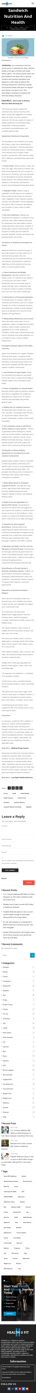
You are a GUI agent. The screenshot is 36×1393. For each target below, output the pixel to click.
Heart (16, 1222)
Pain (4, 1065)
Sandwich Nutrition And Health (12, 807)
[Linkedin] (16, 1388)
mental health (8, 1243)
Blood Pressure (27, 1181)
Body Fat (6, 1186)
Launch (6, 1238)
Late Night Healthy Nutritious (22, 777)
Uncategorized (8, 1084)
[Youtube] (27, 1388)
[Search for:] (18, 955)
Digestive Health (15, 1207)
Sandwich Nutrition (19, 802)
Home (10, 27)
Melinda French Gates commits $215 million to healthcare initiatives (16, 1146)
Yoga (4, 1117)
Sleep (25, 1253)
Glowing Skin (17, 1212)
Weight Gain (7, 1093)
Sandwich (6, 802)
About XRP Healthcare (10, 1176)
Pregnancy (17, 1248)
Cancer (5, 976)
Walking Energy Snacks (20, 748)
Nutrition (6, 1061)
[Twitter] (23, 1388)
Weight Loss (7, 1098)
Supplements (7, 1079)
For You (5, 1014)
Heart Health (7, 1227)
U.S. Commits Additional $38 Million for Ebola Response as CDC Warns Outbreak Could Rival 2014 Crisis (19, 897)
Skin (5, 1253)
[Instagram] (12, 1388)
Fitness (6, 793)
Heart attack (7, 1033)
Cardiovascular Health (10, 1191)
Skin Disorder (7, 1075)
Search (3, 878)
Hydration (19, 1227)
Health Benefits (25, 793)
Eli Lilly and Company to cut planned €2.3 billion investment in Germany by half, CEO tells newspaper (18, 924)
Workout (6, 1112)
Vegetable (28, 807)
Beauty (5, 972)
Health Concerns (8, 798)
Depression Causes (9, 1202)
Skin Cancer (15, 1253)
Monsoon (19, 1243)
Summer (15, 1258)
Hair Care (6, 1217)
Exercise (28, 1207)
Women (5, 1107)
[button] (10, 1314)
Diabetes (6, 990)
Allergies (6, 967)
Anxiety (24, 1176)
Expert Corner (8, 1004)
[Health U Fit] (7, 3)
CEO (23, 1191)
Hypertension (7, 1232)
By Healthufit (8, 35)
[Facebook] (9, 1388)
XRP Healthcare (8, 1268)
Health (14, 793)
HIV (4, 1042)
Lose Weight (16, 1238)
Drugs (5, 1000)
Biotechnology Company (11, 1181)
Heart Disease (8, 1037)
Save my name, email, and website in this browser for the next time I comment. (18, 862)
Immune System (21, 1232)
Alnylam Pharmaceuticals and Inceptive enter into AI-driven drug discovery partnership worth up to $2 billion (18, 935)
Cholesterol (7, 981)
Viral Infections (8, 1089)
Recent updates (8, 1070)
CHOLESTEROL (8, 1196)
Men (4, 1051)
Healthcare (7, 1222)
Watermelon (26, 1258)
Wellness (6, 1103)
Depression (7, 986)
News (5, 1056)
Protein (27, 1248)
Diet (4, 995)
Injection (6, 1047)
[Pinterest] (19, 1388)
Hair (4, 1023)
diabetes (22, 1202)
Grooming (6, 1019)
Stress (5, 1258)
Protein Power (22, 798)
